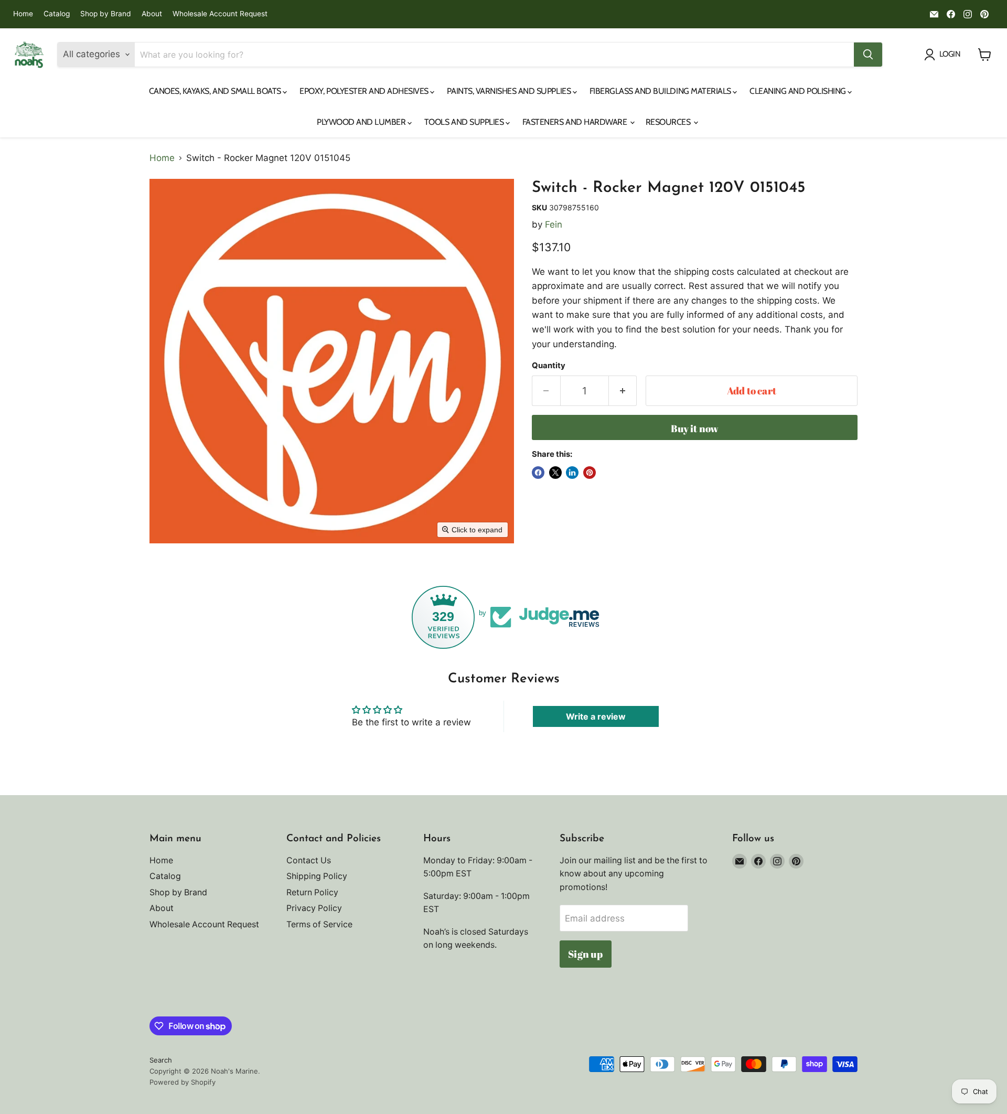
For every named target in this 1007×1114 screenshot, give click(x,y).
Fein (553, 224)
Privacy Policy (314, 908)
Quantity (548, 365)
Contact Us (308, 860)
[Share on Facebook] (538, 472)
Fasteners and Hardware (575, 122)
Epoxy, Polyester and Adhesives (364, 91)
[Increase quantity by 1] (623, 391)
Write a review (596, 716)
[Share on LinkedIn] (572, 472)
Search (160, 1060)
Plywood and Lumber (362, 122)
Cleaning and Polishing (798, 91)
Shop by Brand (105, 14)
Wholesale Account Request (220, 14)
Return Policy (312, 892)
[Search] (868, 54)
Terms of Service (319, 924)
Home (23, 14)
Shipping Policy (316, 876)
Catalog (57, 14)
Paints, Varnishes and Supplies (509, 91)
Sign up (585, 954)
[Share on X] (555, 472)
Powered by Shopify (182, 1082)
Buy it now (695, 428)
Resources (669, 122)
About (152, 14)
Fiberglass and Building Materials (661, 91)
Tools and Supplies (465, 122)
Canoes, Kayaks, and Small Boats (216, 91)
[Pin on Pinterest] (589, 472)
